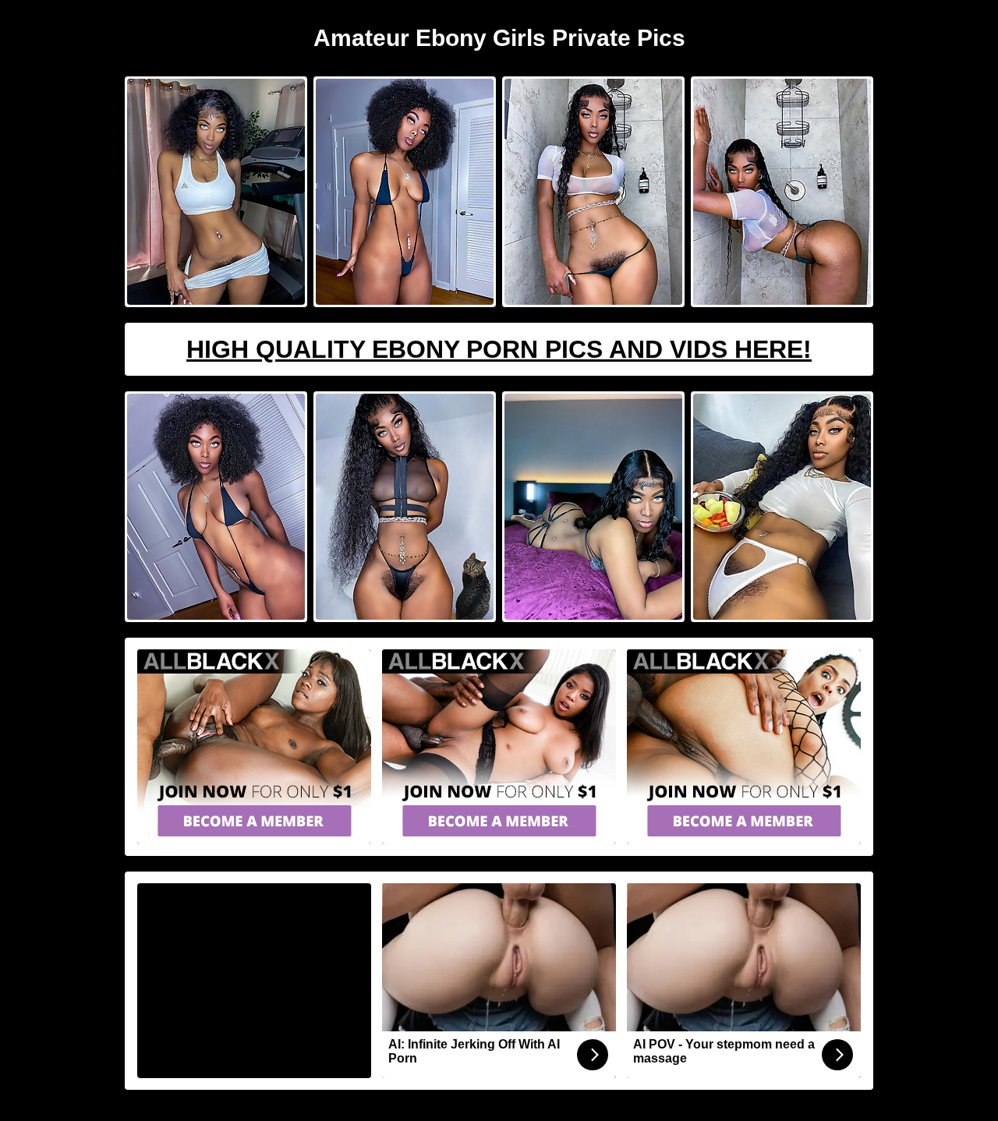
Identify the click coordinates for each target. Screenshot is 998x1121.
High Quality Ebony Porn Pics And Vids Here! (499, 349)
